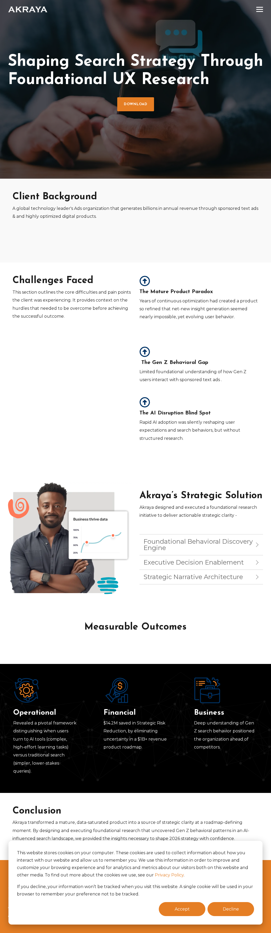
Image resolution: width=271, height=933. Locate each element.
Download (135, 104)
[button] (259, 9)
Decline (231, 909)
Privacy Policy (169, 874)
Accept (182, 909)
